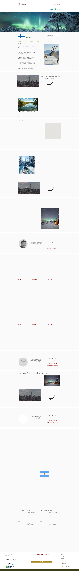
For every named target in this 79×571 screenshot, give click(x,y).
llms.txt (48, 569)
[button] (20, 41)
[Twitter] (66, 566)
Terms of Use (40, 569)
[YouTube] (69, 566)
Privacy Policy (45, 569)
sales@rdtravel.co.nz (57, 3)
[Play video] (28, 81)
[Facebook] (64, 566)
